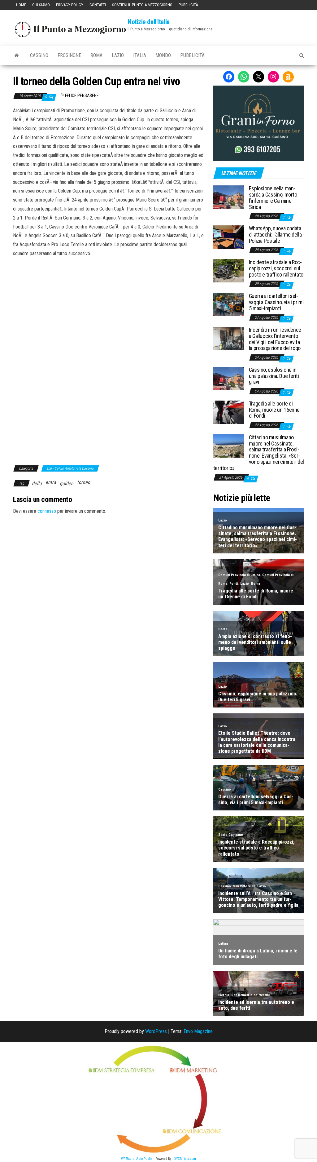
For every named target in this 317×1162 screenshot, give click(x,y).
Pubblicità (188, 4)
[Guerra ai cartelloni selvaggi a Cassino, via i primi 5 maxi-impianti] (228, 304)
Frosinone (69, 55)
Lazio (118, 55)
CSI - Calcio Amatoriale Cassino (70, 468)
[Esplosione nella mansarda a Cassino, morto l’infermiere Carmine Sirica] (228, 197)
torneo (83, 482)
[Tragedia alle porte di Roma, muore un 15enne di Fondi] (228, 412)
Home (21, 4)
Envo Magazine (198, 1031)
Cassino (39, 55)
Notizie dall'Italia (149, 22)
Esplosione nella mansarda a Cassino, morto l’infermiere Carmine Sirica (273, 197)
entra (51, 482)
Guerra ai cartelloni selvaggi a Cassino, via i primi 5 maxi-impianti (276, 302)
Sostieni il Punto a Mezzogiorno (142, 4)
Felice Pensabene (82, 95)
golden (66, 483)
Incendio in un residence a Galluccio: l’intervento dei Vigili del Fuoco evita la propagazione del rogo (275, 338)
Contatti (97, 4)
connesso (46, 511)
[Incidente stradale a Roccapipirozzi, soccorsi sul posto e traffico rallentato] (228, 270)
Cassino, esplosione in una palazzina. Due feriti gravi (274, 375)
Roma (96, 55)
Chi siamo (41, 4)
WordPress (156, 1031)
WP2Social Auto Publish (137, 1159)
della (37, 483)
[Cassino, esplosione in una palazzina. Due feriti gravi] (228, 378)
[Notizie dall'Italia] (16, 55)
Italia (139, 55)
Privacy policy (69, 4)
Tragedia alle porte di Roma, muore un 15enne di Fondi (274, 409)
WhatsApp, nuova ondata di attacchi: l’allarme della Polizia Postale (275, 234)
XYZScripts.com (185, 1159)
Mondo (163, 55)
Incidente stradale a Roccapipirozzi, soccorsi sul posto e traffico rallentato (276, 268)
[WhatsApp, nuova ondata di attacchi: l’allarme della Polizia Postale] (228, 237)
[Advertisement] (108, 300)
